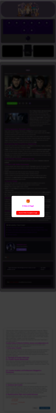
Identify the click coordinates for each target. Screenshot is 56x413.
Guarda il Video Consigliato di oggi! (28, 212)
